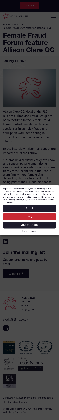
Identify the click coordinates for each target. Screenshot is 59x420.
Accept (29, 208)
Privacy (33, 231)
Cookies (25, 231)
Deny (29, 217)
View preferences (29, 225)
